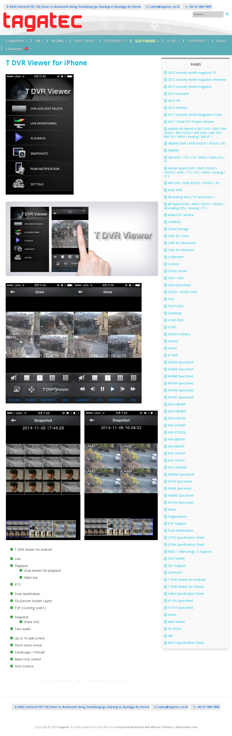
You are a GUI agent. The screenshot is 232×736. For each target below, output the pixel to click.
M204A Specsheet (181, 474)
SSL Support (177, 565)
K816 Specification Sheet (186, 643)
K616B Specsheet (181, 390)
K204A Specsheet (180, 362)
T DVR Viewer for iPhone (186, 586)
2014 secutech (178, 93)
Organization (177, 516)
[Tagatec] (42, 30)
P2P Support (177, 523)
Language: (15, 49)
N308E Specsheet (181, 495)
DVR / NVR (84, 41)
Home (222, 41)
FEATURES (114, 41)
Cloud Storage (178, 229)
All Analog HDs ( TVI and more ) (191, 197)
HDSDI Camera (179, 334)
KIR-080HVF (176, 439)
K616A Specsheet (180, 383)
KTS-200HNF (177, 467)
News (172, 509)
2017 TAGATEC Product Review (191, 121)
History (173, 341)
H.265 (172, 41)
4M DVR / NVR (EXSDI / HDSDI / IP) (194, 183)
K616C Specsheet (180, 397)
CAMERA (174, 222)
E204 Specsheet (179, 285)
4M (38, 41)
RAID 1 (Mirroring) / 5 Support (190, 551)
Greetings (175, 313)
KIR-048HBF (177, 404)
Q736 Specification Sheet (186, 537)
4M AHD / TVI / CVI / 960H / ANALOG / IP (194, 159)
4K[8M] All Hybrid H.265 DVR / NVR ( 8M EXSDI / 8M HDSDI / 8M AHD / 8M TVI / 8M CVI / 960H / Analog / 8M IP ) (195, 132)
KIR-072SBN (177, 432)
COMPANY (15, 41)
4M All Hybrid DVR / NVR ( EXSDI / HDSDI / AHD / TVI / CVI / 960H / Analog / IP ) (194, 172)
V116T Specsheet (180, 607)
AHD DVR (175, 190)
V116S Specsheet (180, 600)
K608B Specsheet (181, 376)
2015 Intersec (178, 107)
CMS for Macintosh (182, 243)
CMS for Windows (181, 250)
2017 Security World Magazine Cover (195, 114)
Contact (173, 264)
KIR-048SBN (177, 411)
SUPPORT (197, 41)
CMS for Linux (178, 236)
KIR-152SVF (176, 460)
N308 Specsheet (180, 488)
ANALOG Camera (180, 215)
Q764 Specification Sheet (186, 544)
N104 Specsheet (180, 481)
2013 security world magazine (190, 86)
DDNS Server (177, 271)
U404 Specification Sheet (186, 593)
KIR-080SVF (176, 446)
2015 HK (174, 100)
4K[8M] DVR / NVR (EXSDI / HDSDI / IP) (197, 143)
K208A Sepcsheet (180, 369)
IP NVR (173, 355)
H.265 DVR (176, 320)
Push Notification (180, 530)
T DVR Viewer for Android (186, 579)
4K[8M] (57, 41)
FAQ (171, 299)
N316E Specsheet (181, 502)
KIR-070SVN (177, 418)
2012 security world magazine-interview (197, 79)
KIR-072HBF (177, 425)
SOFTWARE (145, 41)
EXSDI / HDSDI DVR (182, 292)
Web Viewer (176, 621)
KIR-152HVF (176, 453)
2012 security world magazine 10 (192, 72)
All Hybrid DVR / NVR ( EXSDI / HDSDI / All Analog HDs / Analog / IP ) (194, 206)
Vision (172, 614)
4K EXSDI (174, 628)
